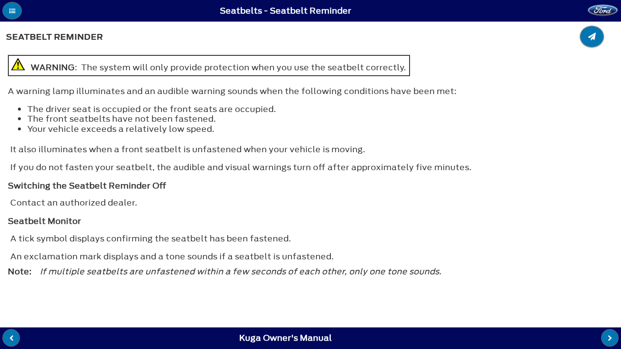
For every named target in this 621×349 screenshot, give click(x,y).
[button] (12, 10)
